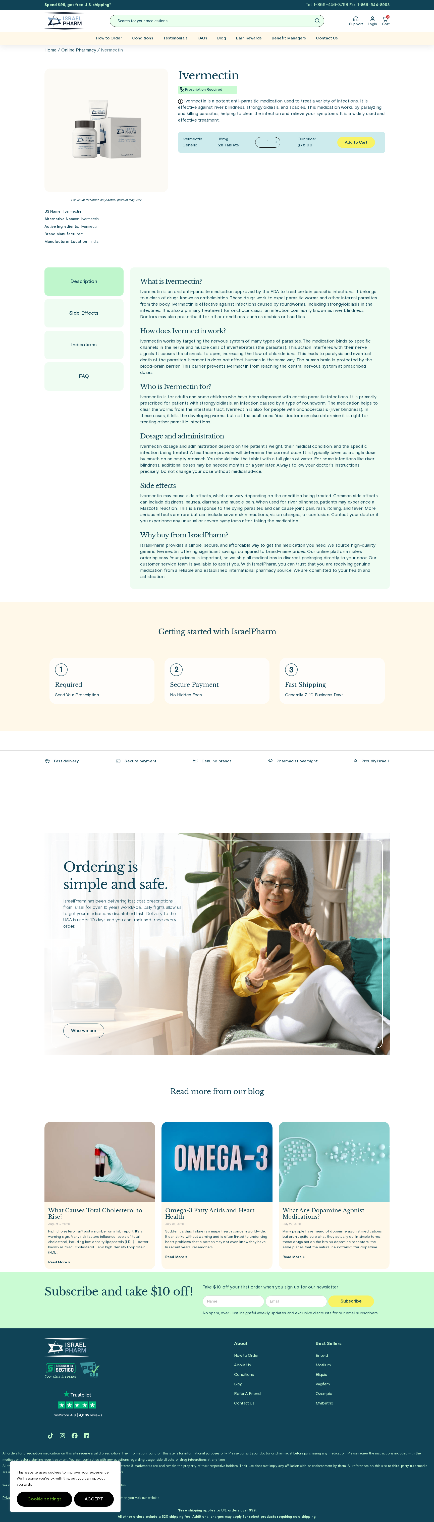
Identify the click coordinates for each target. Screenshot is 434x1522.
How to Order (109, 38)
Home (50, 50)
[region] (65, 1486)
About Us (242, 1365)
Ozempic (324, 1394)
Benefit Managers (289, 38)
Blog (221, 38)
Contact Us (327, 38)
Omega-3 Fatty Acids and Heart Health (209, 1213)
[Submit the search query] (317, 21)
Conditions (142, 38)
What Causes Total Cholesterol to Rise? (95, 1213)
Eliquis (321, 1375)
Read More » (59, 1262)
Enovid (322, 1356)
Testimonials (175, 38)
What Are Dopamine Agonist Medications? (323, 1213)
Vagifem (323, 1384)
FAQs (202, 38)
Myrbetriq (324, 1403)
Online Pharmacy (78, 50)
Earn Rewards (249, 38)
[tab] (84, 281)
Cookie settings (44, 1499)
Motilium (323, 1365)
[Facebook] (75, 1436)
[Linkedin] (87, 1436)
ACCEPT (94, 1499)
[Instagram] (63, 1436)
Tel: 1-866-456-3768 (327, 5)
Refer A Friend (247, 1394)
